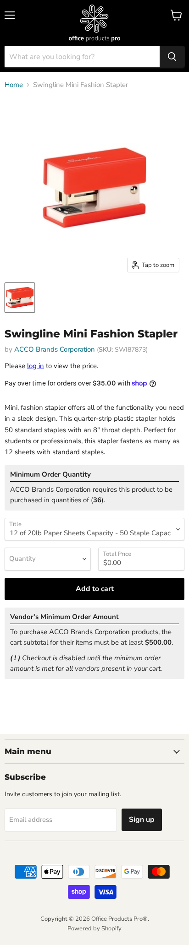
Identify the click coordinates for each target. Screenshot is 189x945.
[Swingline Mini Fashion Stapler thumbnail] (19, 297)
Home (14, 85)
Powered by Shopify (94, 928)
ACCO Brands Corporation (54, 349)
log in (35, 365)
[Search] (172, 56)
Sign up (142, 820)
